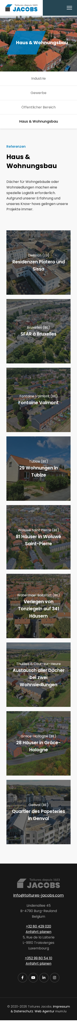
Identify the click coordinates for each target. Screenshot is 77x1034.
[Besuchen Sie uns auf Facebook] (22, 977)
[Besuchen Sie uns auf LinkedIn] (44, 977)
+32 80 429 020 (38, 926)
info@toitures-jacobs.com (38, 895)
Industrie (38, 78)
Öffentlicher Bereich (38, 107)
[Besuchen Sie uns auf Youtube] (33, 977)
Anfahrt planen (38, 931)
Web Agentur (44, 1011)
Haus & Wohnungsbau (38, 121)
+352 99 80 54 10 (38, 958)
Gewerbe (38, 92)
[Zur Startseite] (21, 8)
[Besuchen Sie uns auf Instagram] (54, 977)
